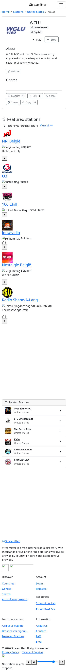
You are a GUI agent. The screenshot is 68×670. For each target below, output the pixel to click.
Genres (6, 589)
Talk (9, 84)
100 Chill (9, 204)
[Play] (28, 662)
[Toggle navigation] (61, 4)
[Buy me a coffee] (21, 567)
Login (39, 583)
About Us (42, 626)
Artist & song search (14, 599)
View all (45, 125)
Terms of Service (32, 652)
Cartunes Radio (23, 449)
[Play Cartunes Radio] (60, 451)
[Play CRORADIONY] (60, 462)
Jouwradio (11, 232)
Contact (41, 631)
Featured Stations (13, 636)
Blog (39, 641)
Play (38, 39)
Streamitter (12, 541)
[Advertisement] (34, 365)
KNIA (17, 439)
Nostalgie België (16, 264)
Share (52, 95)
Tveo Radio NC (22, 408)
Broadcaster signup (14, 631)
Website (15, 71)
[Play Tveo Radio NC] (60, 410)
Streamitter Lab (45, 603)
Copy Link (30, 102)
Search (6, 594)
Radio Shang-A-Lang (20, 299)
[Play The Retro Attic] (60, 431)
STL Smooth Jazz (23, 418)
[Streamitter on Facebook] (5, 567)
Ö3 (4, 176)
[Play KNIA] (60, 441)
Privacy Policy (10, 652)
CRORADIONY (22, 459)
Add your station (12, 626)
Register (41, 589)
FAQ (38, 636)
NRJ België (11, 141)
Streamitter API (45, 608)
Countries (8, 583)
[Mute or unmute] (34, 662)
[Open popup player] (62, 662)
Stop (53, 39)
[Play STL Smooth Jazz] (60, 421)
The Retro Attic (22, 429)
